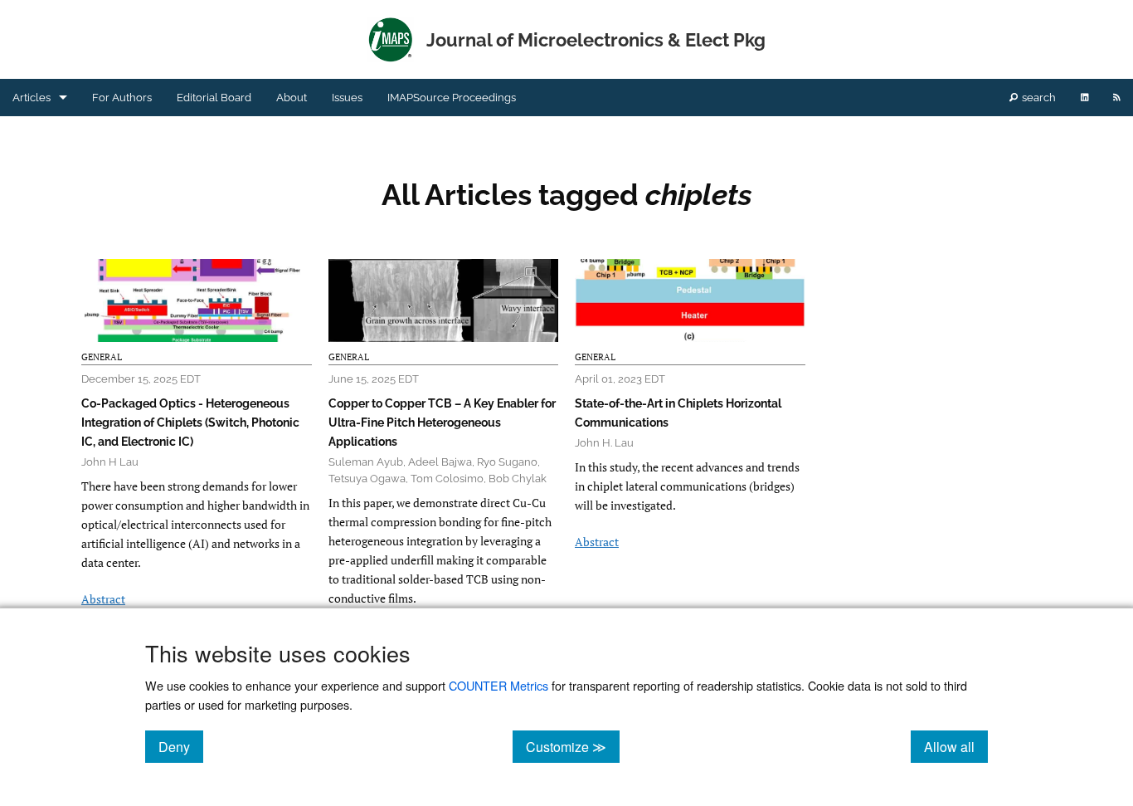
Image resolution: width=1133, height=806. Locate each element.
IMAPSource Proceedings (451, 97)
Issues (347, 97)
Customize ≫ (573, 746)
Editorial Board (214, 97)
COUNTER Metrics (498, 685)
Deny (180, 746)
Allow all (956, 746)
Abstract (103, 599)
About (291, 97)
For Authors (122, 97)
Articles (31, 97)
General (101, 357)
